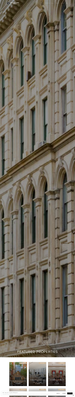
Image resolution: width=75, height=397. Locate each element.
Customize (64, 393)
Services (58, 3)
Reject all (58, 393)
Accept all (69, 393)
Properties (47, 3)
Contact (62, 3)
